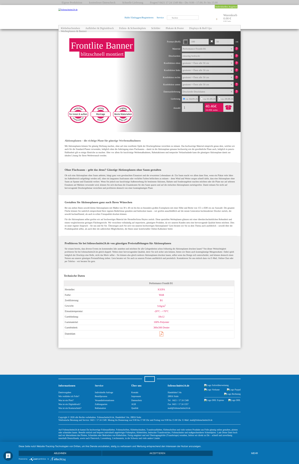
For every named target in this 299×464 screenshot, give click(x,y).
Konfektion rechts (171, 77)
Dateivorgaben (64, 392)
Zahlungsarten (101, 404)
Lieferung (175, 99)
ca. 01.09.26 (210, 99)
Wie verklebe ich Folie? (68, 396)
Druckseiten (174, 56)
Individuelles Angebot (226, 6)
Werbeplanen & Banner (74, 31)
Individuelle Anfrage (104, 392)
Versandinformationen (104, 400)
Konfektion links (172, 70)
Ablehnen (60, 453)
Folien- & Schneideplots (132, 28)
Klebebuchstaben (70, 28)
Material (176, 49)
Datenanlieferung (172, 91)
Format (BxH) (173, 41)
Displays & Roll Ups (200, 28)
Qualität (134, 408)
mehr (254, 453)
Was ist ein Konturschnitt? (69, 408)
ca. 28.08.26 (227, 99)
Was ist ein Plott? (66, 400)
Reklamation (100, 408)
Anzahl (176, 108)
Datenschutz (136, 400)
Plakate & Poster (175, 28)
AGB (133, 404)
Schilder (155, 28)
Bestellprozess (101, 396)
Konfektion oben (172, 63)
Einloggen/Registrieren (142, 17)
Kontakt (134, 392)
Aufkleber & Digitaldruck (99, 28)
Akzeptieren (157, 453)
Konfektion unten (171, 84)
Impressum (136, 396)
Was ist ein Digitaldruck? (69, 404)
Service (160, 17)
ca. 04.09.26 (192, 99)
